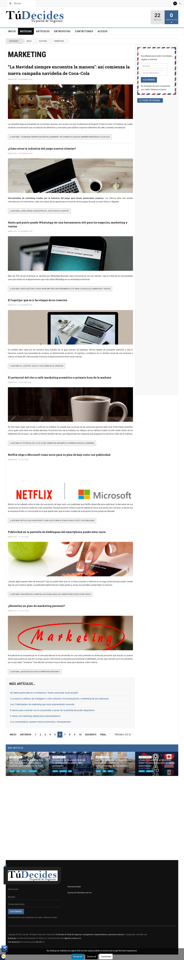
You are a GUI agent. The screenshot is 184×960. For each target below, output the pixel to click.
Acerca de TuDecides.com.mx (80, 893)
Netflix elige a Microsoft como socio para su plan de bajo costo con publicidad (59, 454)
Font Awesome (14, 942)
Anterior (25, 734)
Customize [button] (106, 956)
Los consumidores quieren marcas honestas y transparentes (40, 721)
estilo (24, 771)
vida (18, 771)
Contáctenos (84, 31)
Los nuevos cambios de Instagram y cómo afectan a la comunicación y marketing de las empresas (59, 698)
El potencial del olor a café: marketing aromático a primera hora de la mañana (59, 377)
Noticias (26, 31)
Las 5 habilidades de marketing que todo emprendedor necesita (42, 704)
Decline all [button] (91, 956)
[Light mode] (175, 3)
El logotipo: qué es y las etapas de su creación (37, 300)
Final (103, 734)
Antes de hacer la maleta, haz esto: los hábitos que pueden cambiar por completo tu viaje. (26, 762)
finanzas (63, 771)
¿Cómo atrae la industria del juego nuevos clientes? (42, 148)
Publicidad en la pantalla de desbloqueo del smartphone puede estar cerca (57, 532)
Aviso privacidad (74, 887)
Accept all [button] (77, 956)
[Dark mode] (180, 3)
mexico (141, 771)
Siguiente (90, 734)
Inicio (12, 31)
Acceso (103, 31)
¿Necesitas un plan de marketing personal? (36, 606)
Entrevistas (62, 31)
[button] (169, 755)
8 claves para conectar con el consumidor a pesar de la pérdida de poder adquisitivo (52, 710)
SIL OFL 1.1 (40, 942)
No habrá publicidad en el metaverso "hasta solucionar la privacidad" (44, 692)
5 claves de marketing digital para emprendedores (35, 716)
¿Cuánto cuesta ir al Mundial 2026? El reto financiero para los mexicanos (157, 762)
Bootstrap (12, 938)
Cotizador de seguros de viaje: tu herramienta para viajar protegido (69, 762)
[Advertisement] (156, 202)
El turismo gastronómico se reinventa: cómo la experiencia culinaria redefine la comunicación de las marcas (113, 761)
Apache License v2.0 (72, 938)
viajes (12, 771)
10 (80, 734)
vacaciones (33, 771)
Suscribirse (149, 80)
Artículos (43, 31)
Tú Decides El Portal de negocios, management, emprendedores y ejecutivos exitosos (89, 935)
